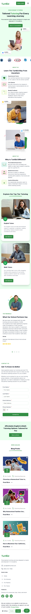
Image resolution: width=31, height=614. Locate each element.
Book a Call (20, 3)
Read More (6, 482)
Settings (6, 611)
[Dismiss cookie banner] (22, 611)
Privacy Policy (15, 607)
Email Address (7, 400)
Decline (12, 611)
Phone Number (7, 407)
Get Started (8, 236)
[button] (4, 409)
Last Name (6, 393)
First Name (6, 387)
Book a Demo (15, 435)
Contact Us (15, 414)
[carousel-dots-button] (12, 352)
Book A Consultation (15, 25)
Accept (18, 611)
